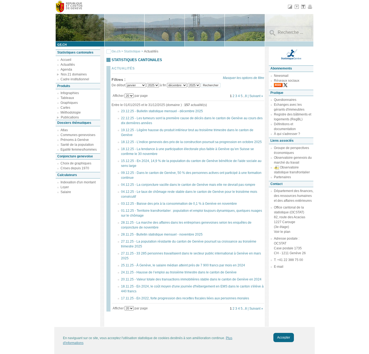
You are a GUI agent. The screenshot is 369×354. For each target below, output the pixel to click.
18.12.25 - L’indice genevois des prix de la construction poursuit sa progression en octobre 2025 (191, 142)
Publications (70, 117)
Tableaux (67, 98)
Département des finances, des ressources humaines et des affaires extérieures (293, 196)
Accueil (66, 60)
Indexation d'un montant (78, 182)
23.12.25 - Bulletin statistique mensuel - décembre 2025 (162, 111)
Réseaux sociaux (286, 80)
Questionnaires (285, 100)
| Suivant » (255, 96)
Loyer (65, 187)
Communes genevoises (78, 135)
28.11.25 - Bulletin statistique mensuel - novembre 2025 (162, 234)
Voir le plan (282, 232)
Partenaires (282, 177)
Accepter (283, 337)
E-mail (278, 267)
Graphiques (69, 103)
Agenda (66, 69)
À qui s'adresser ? (287, 134)
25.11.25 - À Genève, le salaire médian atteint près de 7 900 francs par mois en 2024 (183, 265)
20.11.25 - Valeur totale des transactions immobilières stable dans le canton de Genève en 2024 (191, 279)
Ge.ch (116, 51)
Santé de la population (77, 145)
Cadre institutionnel (75, 79)
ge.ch (62, 44)
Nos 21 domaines (74, 74)
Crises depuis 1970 (75, 168)
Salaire (66, 192)
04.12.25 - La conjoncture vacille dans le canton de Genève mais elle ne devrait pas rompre (188, 185)
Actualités (68, 65)
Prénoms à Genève (75, 140)
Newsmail (281, 76)
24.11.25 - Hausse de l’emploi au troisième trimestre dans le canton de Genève (179, 272)
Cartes (65, 108)
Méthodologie (71, 112)
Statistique (132, 51)
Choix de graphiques (76, 163)
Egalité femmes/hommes (79, 149)
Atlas (64, 130)
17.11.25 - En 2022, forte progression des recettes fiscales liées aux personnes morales (185, 298)
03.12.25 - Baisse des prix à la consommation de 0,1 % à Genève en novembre (179, 204)
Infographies (70, 93)
